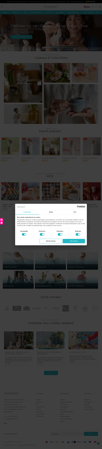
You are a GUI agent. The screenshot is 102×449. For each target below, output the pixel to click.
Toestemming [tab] (27, 212)
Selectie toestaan (50, 241)
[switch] (42, 234)
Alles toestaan (74, 241)
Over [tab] (75, 212)
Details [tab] (51, 212)
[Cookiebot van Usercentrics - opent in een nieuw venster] (78, 207)
